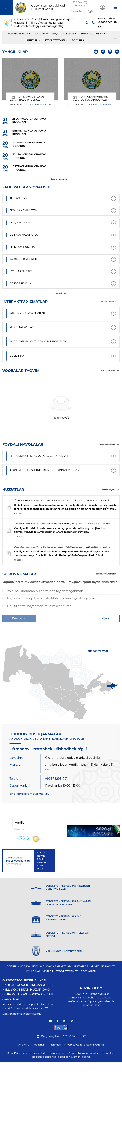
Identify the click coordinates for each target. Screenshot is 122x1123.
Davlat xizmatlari (92, 33)
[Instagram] (110, 52)
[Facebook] (103, 52)
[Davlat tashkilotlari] (6, 7)
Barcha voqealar (108, 370)
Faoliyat (40, 33)
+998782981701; (56, 778)
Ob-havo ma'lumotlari (39, 104)
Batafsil (58, 293)
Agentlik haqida (18, 33)
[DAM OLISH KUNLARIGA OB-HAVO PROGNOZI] (92, 79)
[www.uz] (61, 1027)
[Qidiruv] (86, 22)
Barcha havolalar (108, 444)
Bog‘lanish (78, 40)
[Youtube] (96, 52)
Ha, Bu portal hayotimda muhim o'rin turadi (39, 606)
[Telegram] (117, 52)
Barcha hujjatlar (109, 490)
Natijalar (105, 618)
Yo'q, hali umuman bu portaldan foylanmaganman (45, 591)
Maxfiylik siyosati (103, 966)
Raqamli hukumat (63, 33)
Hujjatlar (31, 40)
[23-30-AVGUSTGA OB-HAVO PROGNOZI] (30, 79)
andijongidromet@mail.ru (29, 794)
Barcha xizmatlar (108, 301)
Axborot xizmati (55, 40)
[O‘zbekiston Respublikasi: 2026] (93, 831)
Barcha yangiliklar (59, 179)
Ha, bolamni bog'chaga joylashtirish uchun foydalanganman (52, 598)
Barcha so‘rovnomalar (106, 574)
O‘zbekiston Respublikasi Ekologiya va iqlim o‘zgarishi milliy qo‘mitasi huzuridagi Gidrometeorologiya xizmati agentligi (28, 990)
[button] (115, 7)
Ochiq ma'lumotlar (39, 971)
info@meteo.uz (32, 1013)
